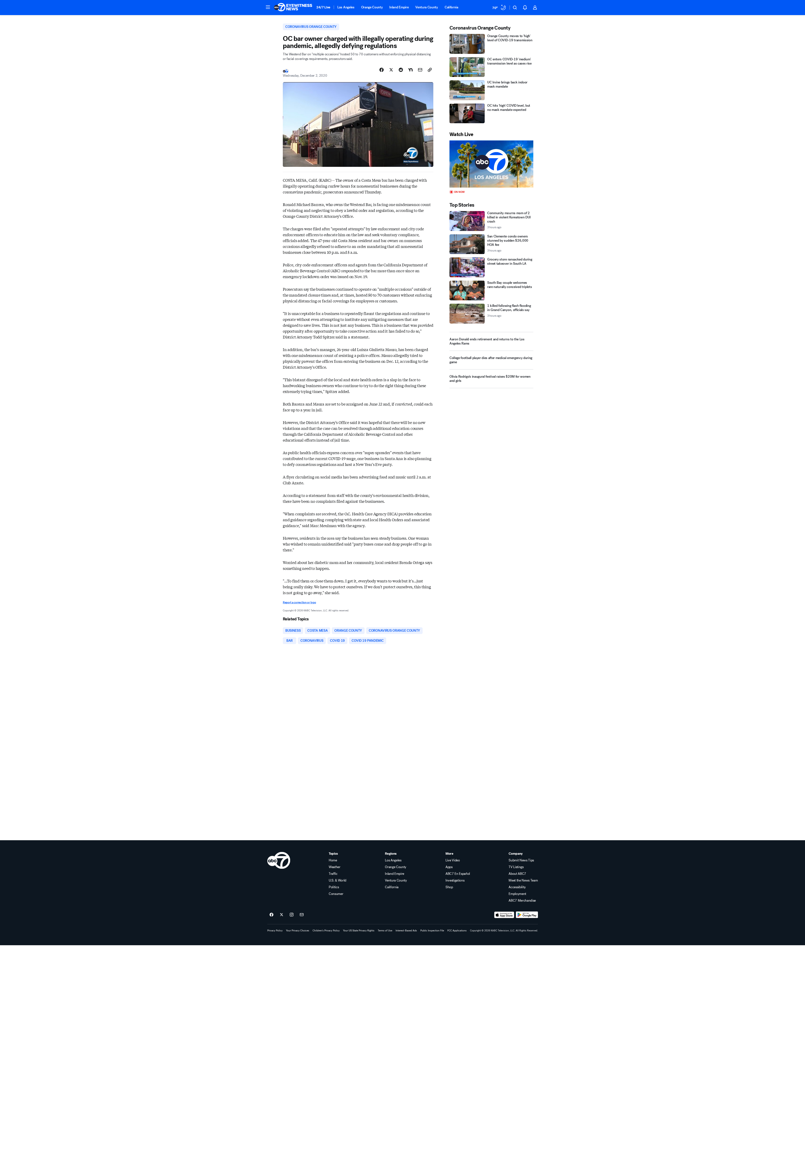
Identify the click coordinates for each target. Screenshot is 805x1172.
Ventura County (426, 7)
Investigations (455, 880)
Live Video (452, 860)
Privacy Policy (275, 930)
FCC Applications (457, 930)
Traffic (333, 873)
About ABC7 (517, 873)
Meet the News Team (523, 880)
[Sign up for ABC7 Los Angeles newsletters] (301, 915)
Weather (334, 867)
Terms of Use (385, 930)
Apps (449, 867)
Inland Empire (399, 7)
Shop (449, 887)
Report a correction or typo (299, 602)
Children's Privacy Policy (326, 930)
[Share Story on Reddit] (400, 69)
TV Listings (516, 867)
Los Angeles (345, 7)
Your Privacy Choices (297, 930)
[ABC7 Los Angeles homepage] (293, 7)
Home (333, 860)
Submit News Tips (521, 860)
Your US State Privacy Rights (358, 930)
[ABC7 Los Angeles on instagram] (291, 915)
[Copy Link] (429, 69)
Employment (517, 894)
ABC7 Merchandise (522, 900)
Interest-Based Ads (406, 930)
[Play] (491, 164)
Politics (334, 887)
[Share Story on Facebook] (381, 69)
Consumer (336, 894)
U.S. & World (337, 880)
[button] (268, 7)
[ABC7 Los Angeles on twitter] (281, 915)
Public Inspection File (432, 930)
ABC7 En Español (457, 873)
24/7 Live (323, 7)
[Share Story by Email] (420, 69)
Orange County (372, 7)
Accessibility (517, 887)
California (451, 7)
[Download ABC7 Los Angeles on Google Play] (527, 914)
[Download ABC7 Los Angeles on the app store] (504, 914)
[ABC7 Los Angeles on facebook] (271, 915)
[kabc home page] (278, 860)
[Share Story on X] (391, 69)
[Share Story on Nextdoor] (410, 69)
